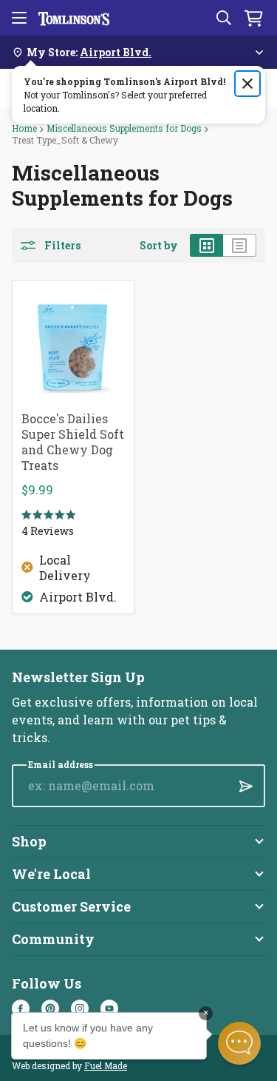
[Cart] (253, 18)
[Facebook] (21, 1008)
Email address (60, 764)
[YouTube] (109, 1008)
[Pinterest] (50, 1008)
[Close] (247, 83)
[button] (239, 1043)
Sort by (159, 246)
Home (24, 128)
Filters (62, 246)
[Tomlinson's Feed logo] (73, 18)
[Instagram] (80, 1008)
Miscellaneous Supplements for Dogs (124, 128)
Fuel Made (105, 1065)
